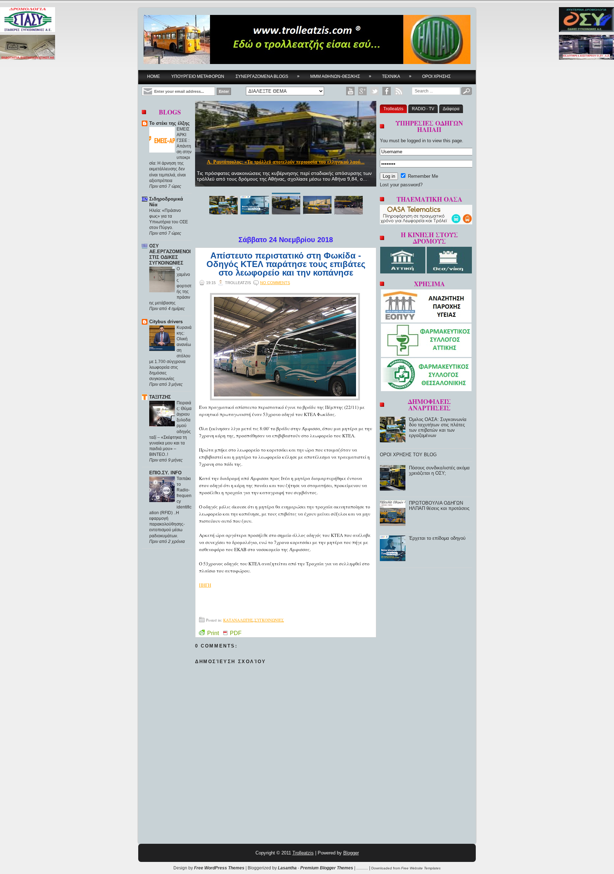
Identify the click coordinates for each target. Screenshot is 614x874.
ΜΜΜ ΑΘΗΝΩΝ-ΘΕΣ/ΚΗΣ (340, 76)
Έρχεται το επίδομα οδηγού (437, 538)
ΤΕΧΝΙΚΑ (396, 76)
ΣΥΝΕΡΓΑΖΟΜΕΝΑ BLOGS (268, 76)
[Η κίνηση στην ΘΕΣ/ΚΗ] (449, 272)
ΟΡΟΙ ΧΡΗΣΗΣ (436, 76)
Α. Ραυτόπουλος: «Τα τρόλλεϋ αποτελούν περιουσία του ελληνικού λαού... (286, 162)
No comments (275, 283)
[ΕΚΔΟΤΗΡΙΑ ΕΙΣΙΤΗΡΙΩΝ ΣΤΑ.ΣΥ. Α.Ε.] (27, 48)
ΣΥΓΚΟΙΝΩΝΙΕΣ (269, 620)
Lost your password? (401, 184)
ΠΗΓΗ (205, 585)
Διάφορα (451, 108)
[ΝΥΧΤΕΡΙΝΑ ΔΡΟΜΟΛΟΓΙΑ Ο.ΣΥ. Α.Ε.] (586, 20)
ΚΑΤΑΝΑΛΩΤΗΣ (238, 620)
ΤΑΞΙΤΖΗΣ (160, 397)
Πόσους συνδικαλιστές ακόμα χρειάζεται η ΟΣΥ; (439, 470)
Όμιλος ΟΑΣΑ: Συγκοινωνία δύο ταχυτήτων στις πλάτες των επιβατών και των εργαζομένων (438, 427)
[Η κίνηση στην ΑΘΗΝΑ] (403, 272)
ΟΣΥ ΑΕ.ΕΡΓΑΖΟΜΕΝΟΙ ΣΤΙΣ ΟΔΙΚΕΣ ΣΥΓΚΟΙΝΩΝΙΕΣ (170, 254)
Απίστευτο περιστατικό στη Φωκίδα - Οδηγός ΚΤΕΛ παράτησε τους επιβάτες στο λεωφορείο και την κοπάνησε (285, 264)
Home (153, 76)
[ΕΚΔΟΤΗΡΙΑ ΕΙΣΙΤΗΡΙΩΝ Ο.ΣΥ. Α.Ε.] (586, 48)
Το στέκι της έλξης (169, 123)
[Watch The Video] (350, 91)
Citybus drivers (166, 321)
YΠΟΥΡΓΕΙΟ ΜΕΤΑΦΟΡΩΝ (197, 76)
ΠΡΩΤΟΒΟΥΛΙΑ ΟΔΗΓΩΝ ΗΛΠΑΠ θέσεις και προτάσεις (439, 505)
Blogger (351, 853)
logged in (416, 140)
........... (362, 867)
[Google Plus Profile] (362, 91)
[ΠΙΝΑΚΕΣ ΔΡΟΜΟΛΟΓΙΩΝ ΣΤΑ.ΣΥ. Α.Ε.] (27, 20)
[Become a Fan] (386, 91)
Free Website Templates (421, 868)
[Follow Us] (374, 91)
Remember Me (422, 176)
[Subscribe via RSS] (398, 91)
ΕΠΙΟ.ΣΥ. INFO (165, 472)
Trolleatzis (393, 108)
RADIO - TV (423, 108)
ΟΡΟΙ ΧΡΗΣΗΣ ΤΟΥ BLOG (408, 454)
